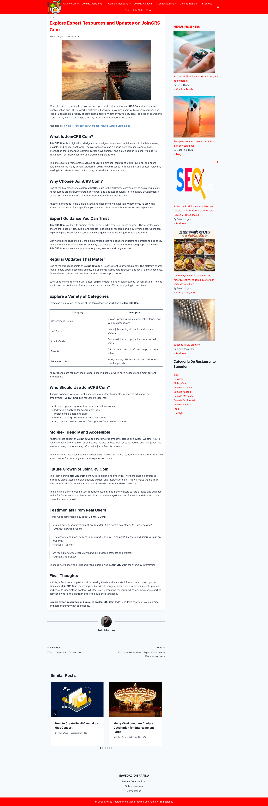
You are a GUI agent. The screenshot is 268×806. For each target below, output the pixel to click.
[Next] (157, 713)
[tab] (100, 748)
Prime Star (121, 737)
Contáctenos (134, 791)
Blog (148, 10)
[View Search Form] (218, 6)
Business (207, 3)
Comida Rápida (184, 89)
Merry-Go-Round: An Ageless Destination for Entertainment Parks (133, 727)
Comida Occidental (184, 400)
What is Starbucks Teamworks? (65, 650)
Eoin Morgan (58, 36)
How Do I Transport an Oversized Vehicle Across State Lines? (96, 125)
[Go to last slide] (55, 713)
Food (127, 10)
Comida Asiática (183, 387)
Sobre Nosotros (134, 786)
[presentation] (77, 699)
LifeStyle (138, 10)
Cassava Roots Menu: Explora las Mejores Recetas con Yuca (141, 652)
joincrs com (71, 117)
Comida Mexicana (184, 396)
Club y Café (182, 292)
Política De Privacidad (134, 781)
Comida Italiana (182, 391)
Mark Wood (63, 733)
